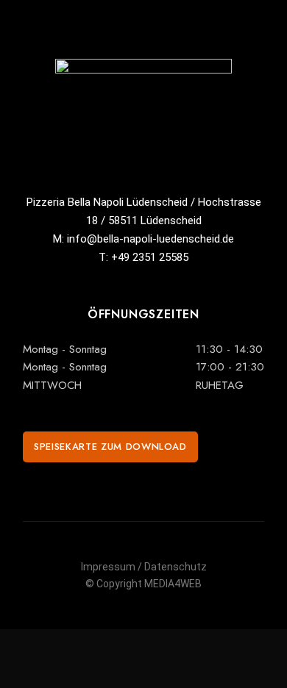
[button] (110, 446)
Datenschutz (175, 567)
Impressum (108, 567)
